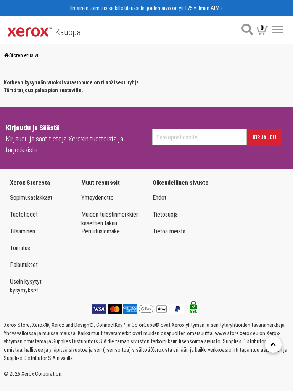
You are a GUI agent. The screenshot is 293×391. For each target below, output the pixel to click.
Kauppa (68, 32)
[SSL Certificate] (193, 309)
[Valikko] (277, 30)
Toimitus (20, 248)
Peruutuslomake (100, 231)
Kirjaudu (264, 137)
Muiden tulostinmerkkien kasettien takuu (110, 219)
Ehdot (159, 197)
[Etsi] (247, 29)
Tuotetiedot (24, 214)
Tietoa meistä (169, 231)
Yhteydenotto (97, 197)
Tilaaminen (22, 231)
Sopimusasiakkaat (31, 197)
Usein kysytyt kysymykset (26, 286)
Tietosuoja (165, 214)
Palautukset (24, 264)
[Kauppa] (30, 31)
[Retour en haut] (273, 344)
